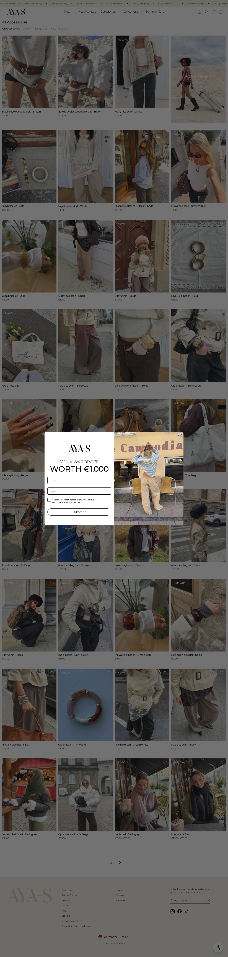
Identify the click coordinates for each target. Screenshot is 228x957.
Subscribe (79, 512)
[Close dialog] (180, 435)
